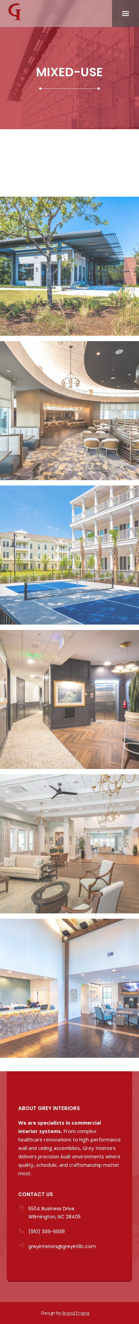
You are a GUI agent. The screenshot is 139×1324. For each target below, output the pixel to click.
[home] (56, 10)
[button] (125, 13)
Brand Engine (76, 1313)
